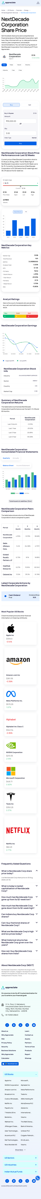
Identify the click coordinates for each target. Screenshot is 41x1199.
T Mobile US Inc (10, 1113)
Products (28, 1050)
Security (4, 1047)
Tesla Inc (24, 1094)
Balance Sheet (8, 465)
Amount (7, 116)
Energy (26, 10)
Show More (19, 1150)
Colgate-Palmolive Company (27, 1135)
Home (3, 10)
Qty (5, 128)
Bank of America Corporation (26, 1126)
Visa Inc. (24, 1117)
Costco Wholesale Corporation (11, 1099)
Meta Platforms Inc (27, 1090)
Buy (20, 143)
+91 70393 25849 (11, 1015)
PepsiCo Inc (9, 1108)
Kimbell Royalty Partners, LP (7, 557)
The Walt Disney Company (26, 1122)
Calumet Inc (7, 574)
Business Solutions (8, 1050)
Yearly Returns (18, 212)
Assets (27, 1039)
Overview (19, 10)
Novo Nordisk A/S (11, 1145)
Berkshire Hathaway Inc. (10, 1117)
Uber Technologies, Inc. (12, 1131)
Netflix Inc (8, 1103)
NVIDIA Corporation (12, 1085)
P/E (26, 212)
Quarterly (6, 458)
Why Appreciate (7, 1035)
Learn (27, 1031)
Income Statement (23, 465)
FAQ (2, 1039)
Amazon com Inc (10, 1090)
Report (27, 1054)
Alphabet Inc (25, 1085)
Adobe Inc (24, 1108)
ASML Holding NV (27, 1099)
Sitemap (28, 1058)
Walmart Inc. (9, 1122)
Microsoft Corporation (25, 1080)
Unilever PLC (25, 1131)
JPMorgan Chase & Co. (11, 1126)
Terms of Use (30, 1047)
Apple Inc (8, 1080)
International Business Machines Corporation (28, 1113)
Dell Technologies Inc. (11, 1140)
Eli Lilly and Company (25, 1140)
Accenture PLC (10, 1135)
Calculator (5, 1058)
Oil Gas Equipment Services (9, 13)
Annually (16, 458)
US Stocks (10, 10)
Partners (28, 1043)
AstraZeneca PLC (27, 1103)
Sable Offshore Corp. (6, 546)
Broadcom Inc (10, 1094)
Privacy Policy (6, 1043)
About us (4, 1031)
